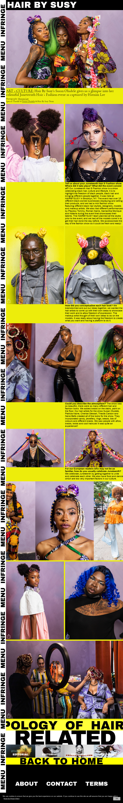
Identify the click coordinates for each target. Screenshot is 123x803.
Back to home (61, 761)
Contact (61, 783)
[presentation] (12, 363)
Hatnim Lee (23, 99)
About (26, 783)
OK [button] (117, 799)
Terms (96, 783)
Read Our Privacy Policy (11, 799)
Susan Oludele (28, 101)
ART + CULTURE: (20, 91)
